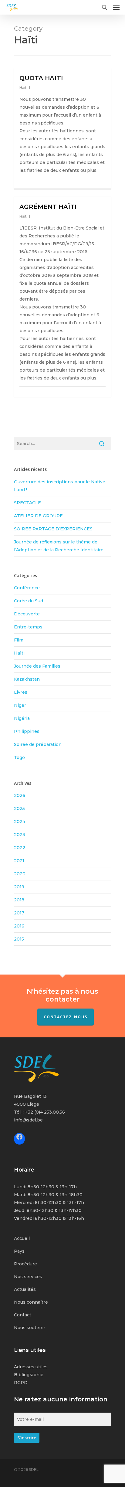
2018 (19, 900)
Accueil (22, 1238)
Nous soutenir (29, 1327)
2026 (19, 795)
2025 (19, 808)
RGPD (21, 1382)
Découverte (27, 614)
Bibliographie (28, 1374)
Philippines (26, 731)
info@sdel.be (28, 1120)
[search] (104, 7)
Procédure (25, 1264)
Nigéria (22, 718)
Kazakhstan (27, 679)
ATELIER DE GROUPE (38, 516)
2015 (19, 939)
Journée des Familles (37, 666)
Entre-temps (28, 627)
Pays (19, 1251)
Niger (20, 705)
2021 (19, 860)
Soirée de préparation (38, 744)
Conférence (27, 587)
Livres (20, 692)
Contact (22, 1315)
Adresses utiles (31, 1367)
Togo (19, 757)
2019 (19, 887)
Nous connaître (31, 1302)
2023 (19, 834)
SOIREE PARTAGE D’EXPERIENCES (53, 529)
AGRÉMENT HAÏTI (47, 206)
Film (18, 640)
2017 (19, 913)
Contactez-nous (65, 1016)
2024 (19, 821)
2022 (19, 847)
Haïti (23, 87)
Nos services (28, 1276)
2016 (19, 926)
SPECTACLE (27, 502)
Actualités (25, 1289)
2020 (19, 873)
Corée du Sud (28, 601)
